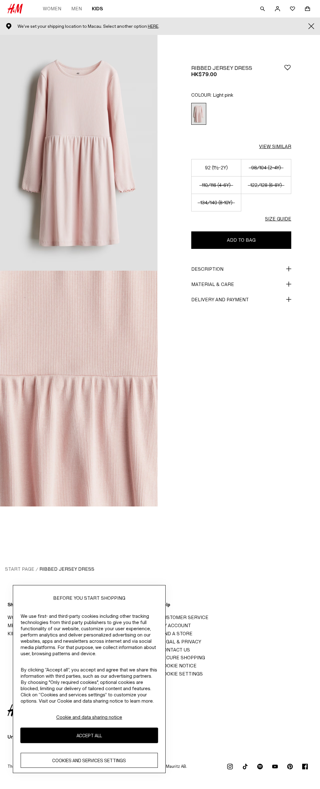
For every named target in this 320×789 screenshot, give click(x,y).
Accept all (89, 735)
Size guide (278, 218)
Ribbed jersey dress (66, 569)
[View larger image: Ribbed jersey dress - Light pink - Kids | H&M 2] (79, 388)
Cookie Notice (178, 665)
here (153, 26)
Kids (97, 8)
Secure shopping (182, 657)
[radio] (198, 114)
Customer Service (184, 617)
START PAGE (19, 569)
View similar (275, 146)
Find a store (176, 633)
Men (76, 8)
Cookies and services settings (89, 760)
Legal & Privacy (180, 641)
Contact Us (175, 649)
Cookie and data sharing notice (89, 717)
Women (52, 8)
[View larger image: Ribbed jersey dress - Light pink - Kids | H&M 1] (79, 153)
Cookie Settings (181, 673)
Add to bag (241, 240)
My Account (175, 625)
